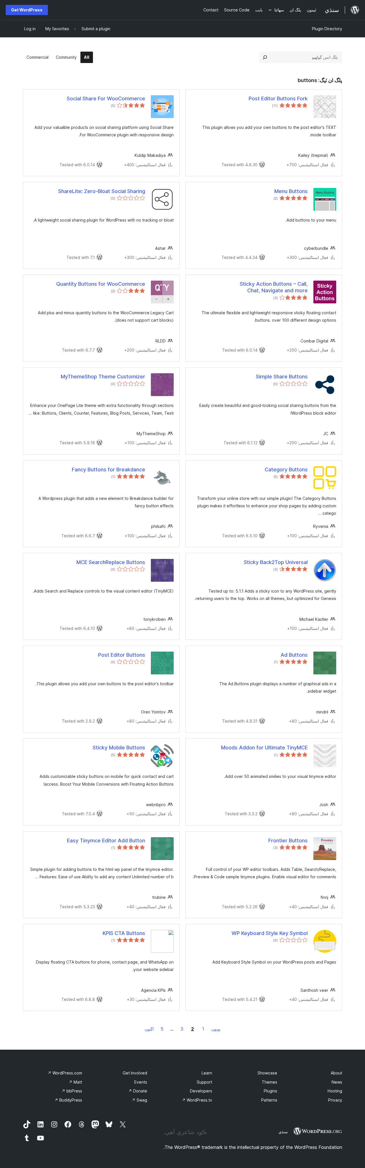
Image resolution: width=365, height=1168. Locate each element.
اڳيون (149, 1029)
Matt (75, 1082)
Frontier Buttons (288, 840)
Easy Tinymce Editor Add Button (106, 840)
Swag (139, 1100)
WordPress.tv (197, 1100)
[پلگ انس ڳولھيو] (265, 57)
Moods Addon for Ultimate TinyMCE (264, 748)
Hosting (335, 1090)
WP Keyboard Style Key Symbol (270, 933)
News (337, 1082)
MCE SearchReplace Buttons (110, 562)
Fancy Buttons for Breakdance (108, 470)
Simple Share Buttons (282, 377)
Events (140, 1082)
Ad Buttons (294, 655)
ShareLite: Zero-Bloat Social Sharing (101, 191)
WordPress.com (65, 1072)
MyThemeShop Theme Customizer (103, 377)
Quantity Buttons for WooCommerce (100, 284)
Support (204, 1082)
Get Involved (135, 1072)
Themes (269, 1082)
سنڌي (283, 1132)
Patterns (269, 1100)
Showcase (267, 1072)
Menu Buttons (291, 191)
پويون (215, 1029)
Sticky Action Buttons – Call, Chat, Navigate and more (274, 287)
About (336, 1072)
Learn (207, 1072)
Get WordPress (26, 9)
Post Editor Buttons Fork (278, 99)
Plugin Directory (327, 28)
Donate (137, 1090)
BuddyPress (68, 1100)
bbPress (72, 1090)
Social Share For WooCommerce (106, 99)
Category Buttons (286, 470)
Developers (201, 1090)
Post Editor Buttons (121, 655)
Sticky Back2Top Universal (276, 562)
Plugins (270, 1090)
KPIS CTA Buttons (124, 933)
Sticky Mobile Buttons (119, 748)
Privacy (335, 1100)
